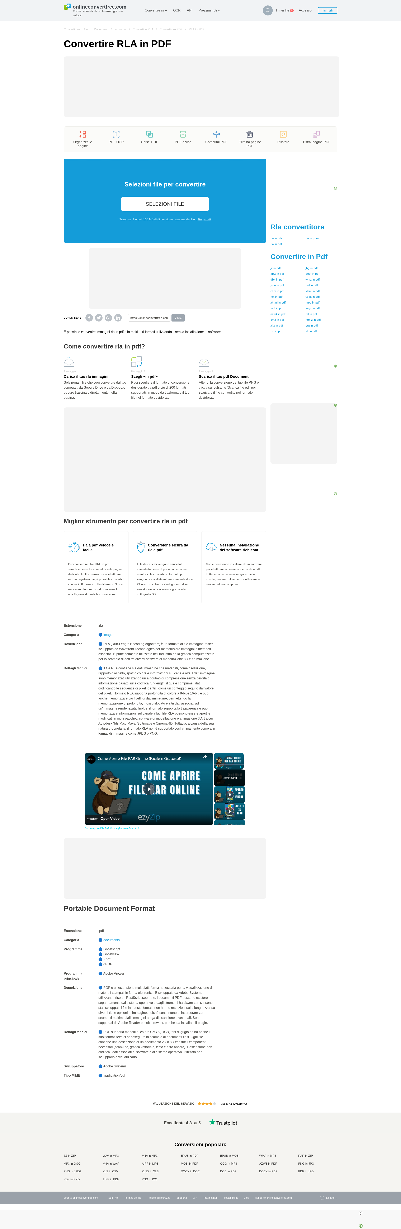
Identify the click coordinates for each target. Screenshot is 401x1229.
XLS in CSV (110, 1171)
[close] (360, 1213)
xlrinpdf (311, 331)
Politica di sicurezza (159, 1197)
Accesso (305, 10)
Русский (322, 1126)
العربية (321, 1130)
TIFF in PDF (111, 1179)
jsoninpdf (277, 285)
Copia (178, 317)
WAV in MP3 (111, 1155)
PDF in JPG (306, 1171)
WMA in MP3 (267, 1155)
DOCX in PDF (268, 1171)
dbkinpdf (276, 279)
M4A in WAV (111, 1163)
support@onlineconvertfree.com (273, 1197)
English (322, 1122)
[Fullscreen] (241, 767)
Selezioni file (165, 204)
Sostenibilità (231, 1197)
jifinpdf (275, 268)
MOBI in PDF (189, 1163)
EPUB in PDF (189, 1155)
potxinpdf (312, 273)
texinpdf (276, 296)
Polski (321, 1179)
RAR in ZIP (305, 1155)
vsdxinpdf (313, 296)
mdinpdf (312, 285)
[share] (205, 756)
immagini (120, 29)
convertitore (297, 227)
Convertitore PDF (171, 29)
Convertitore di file (76, 29)
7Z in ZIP (70, 1155)
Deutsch (322, 1138)
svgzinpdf (313, 308)
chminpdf (277, 291)
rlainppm (312, 238)
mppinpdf (313, 302)
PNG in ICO (149, 1179)
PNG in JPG (306, 1163)
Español (322, 1134)
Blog (246, 1197)
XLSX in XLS (150, 1171)
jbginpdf (312, 268)
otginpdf (312, 325)
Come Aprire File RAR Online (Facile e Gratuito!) (139, 758)
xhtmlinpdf (278, 302)
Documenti (101, 29)
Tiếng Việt (323, 1155)
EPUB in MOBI (229, 1155)
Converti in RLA (143, 29)
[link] (91, 759)
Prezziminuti (208, 10)
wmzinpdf (313, 279)
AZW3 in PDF (268, 1163)
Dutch (321, 1163)
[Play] (216, 767)
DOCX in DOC (190, 1171)
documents (111, 940)
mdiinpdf (276, 308)
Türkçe (322, 1167)
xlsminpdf (313, 291)
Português (324, 1159)
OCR (177, 10)
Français (323, 1142)
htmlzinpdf (313, 319)
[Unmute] (221, 767)
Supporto (181, 1197)
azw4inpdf (278, 314)
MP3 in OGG (72, 1163)
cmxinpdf (277, 319)
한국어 (321, 1175)
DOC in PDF (228, 1171)
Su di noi (113, 1197)
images (108, 635)
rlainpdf (276, 244)
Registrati (204, 219)
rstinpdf (311, 314)
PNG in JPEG (72, 1171)
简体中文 (323, 1171)
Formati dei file (133, 1197)
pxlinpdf (276, 331)
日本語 (321, 1147)
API (189, 10)
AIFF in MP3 (150, 1163)
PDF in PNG (72, 1179)
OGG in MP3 (228, 1163)
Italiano (322, 1151)
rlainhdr (276, 238)
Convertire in (154, 10)
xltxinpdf (276, 325)
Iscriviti (327, 10)
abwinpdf (277, 273)
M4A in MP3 (150, 1155)
